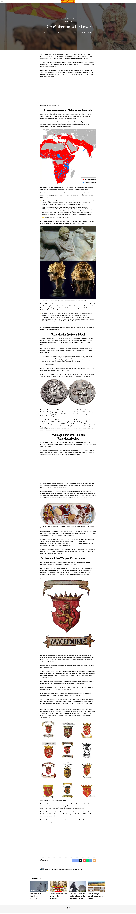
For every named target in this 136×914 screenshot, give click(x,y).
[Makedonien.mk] (68, 1)
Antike (52, 854)
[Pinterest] (70, 908)
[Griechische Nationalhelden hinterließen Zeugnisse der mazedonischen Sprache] (77, 886)
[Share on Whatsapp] (86, 32)
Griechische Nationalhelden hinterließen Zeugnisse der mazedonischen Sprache (77, 896)
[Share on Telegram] (89, 32)
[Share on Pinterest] (84, 32)
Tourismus (42, 890)
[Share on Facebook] (80, 32)
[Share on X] (82, 32)
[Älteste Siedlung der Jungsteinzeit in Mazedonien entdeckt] (97, 886)
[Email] (91, 32)
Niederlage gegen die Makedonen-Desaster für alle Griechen (63, 195)
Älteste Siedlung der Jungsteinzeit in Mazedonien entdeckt (96, 896)
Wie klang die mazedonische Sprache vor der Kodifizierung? (58, 896)
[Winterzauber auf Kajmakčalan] (39, 886)
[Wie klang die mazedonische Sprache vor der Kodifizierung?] (58, 886)
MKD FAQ (60, 890)
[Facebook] (66, 908)
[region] (68, 90)
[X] (68, 908)
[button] (2, 1)
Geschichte (68, 21)
